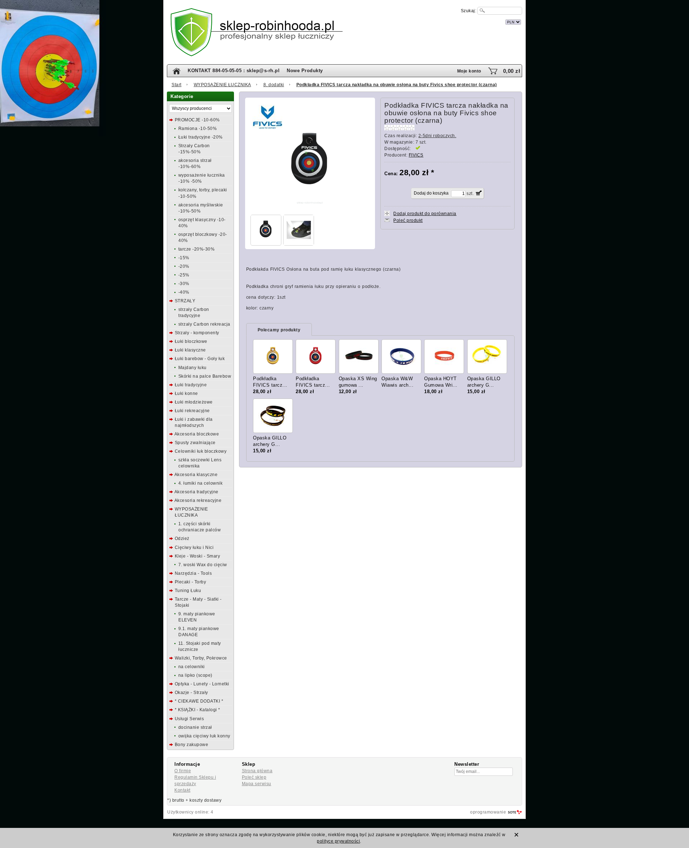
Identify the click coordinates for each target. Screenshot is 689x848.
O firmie (182, 770)
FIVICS (416, 155)
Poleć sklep (254, 777)
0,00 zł (511, 71)
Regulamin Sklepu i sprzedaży (195, 780)
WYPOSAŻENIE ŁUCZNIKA (222, 84)
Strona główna (257, 770)
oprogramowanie (488, 812)
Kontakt (182, 790)
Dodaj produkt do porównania (424, 213)
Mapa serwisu (256, 783)
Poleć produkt (408, 220)
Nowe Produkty (305, 70)
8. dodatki (273, 84)
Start (177, 84)
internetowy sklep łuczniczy (376, 21)
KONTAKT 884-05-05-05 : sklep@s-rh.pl (234, 70)
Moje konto (469, 71)
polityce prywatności (338, 841)
